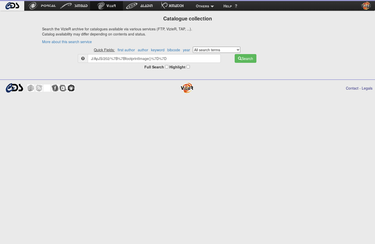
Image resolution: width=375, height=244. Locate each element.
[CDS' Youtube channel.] (63, 88)
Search (247, 58)
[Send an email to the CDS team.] (30, 88)
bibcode (173, 49)
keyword (158, 49)
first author (126, 49)
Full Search (154, 66)
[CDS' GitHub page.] (71, 88)
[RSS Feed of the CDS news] (39, 88)
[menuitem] (12, 6)
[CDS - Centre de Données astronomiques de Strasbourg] (14, 88)
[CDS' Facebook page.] (55, 88)
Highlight (177, 66)
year (186, 49)
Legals (367, 88)
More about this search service (67, 41)
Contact (352, 88)
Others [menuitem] (202, 5)
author (143, 49)
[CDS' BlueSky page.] (47, 88)
